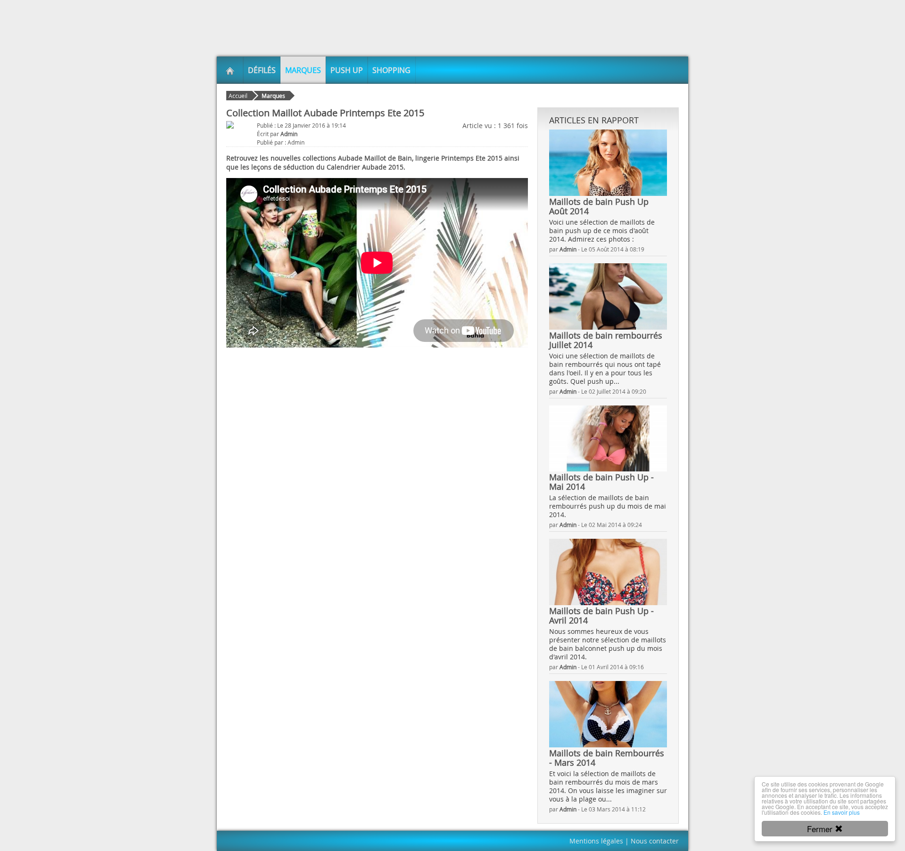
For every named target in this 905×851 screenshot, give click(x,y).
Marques (303, 70)
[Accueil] (230, 70)
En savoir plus (841, 812)
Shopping (391, 70)
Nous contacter (655, 840)
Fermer (821, 829)
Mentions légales (596, 840)
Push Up (346, 70)
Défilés (262, 70)
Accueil (238, 95)
